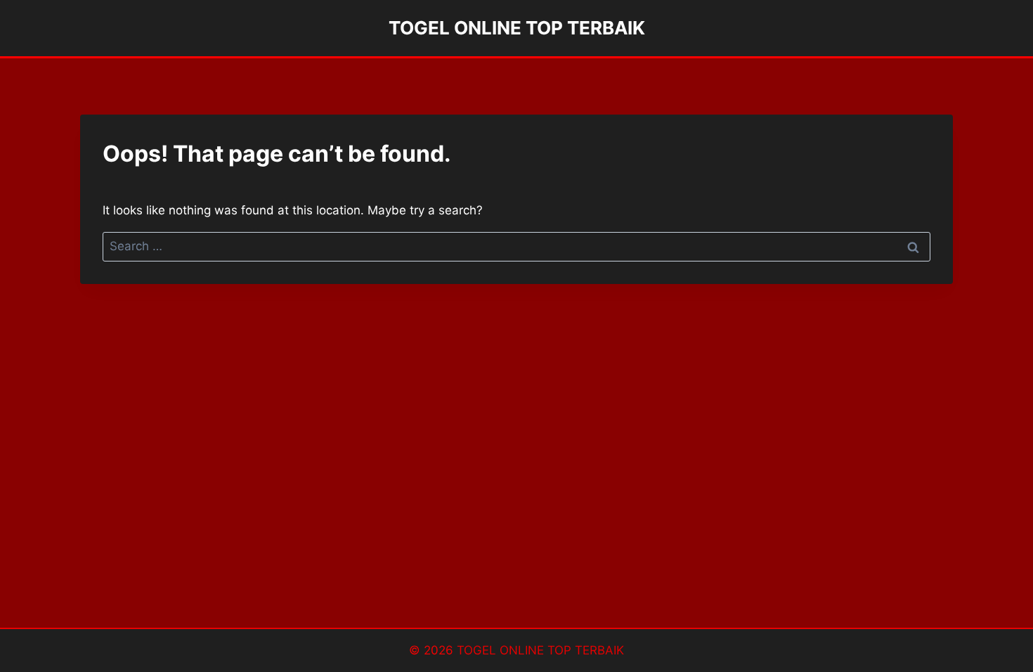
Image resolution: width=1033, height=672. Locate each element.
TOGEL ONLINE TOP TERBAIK (540, 650)
